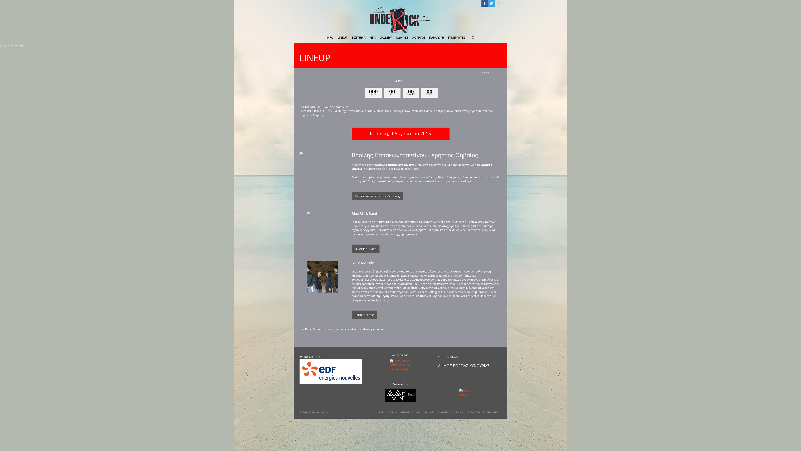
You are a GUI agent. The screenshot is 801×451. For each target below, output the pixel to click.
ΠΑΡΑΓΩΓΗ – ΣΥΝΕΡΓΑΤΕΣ (482, 412)
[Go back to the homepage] (400, 20)
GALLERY (429, 412)
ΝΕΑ (418, 412)
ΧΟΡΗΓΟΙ (457, 412)
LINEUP (392, 412)
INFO (382, 412)
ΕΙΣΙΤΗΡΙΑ (406, 412)
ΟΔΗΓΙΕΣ (443, 412)
